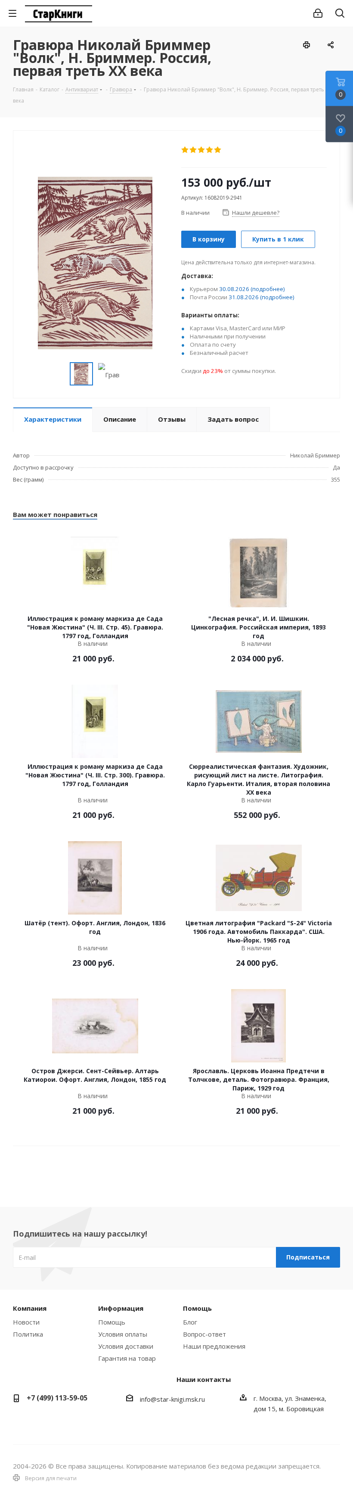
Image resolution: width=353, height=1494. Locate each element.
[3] (202, 150)
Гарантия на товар (127, 1358)
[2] (193, 150)
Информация (120, 1308)
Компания (29, 1308)
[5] (218, 150)
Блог (190, 1322)
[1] (185, 150)
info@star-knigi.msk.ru (172, 1399)
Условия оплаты (122, 1334)
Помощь (111, 1322)
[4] (210, 150)
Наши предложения (214, 1346)
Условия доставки (125, 1346)
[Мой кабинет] (317, 13)
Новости (26, 1322)
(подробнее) (268, 289)
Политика (28, 1334)
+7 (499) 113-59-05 (57, 1398)
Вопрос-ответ (204, 1334)
